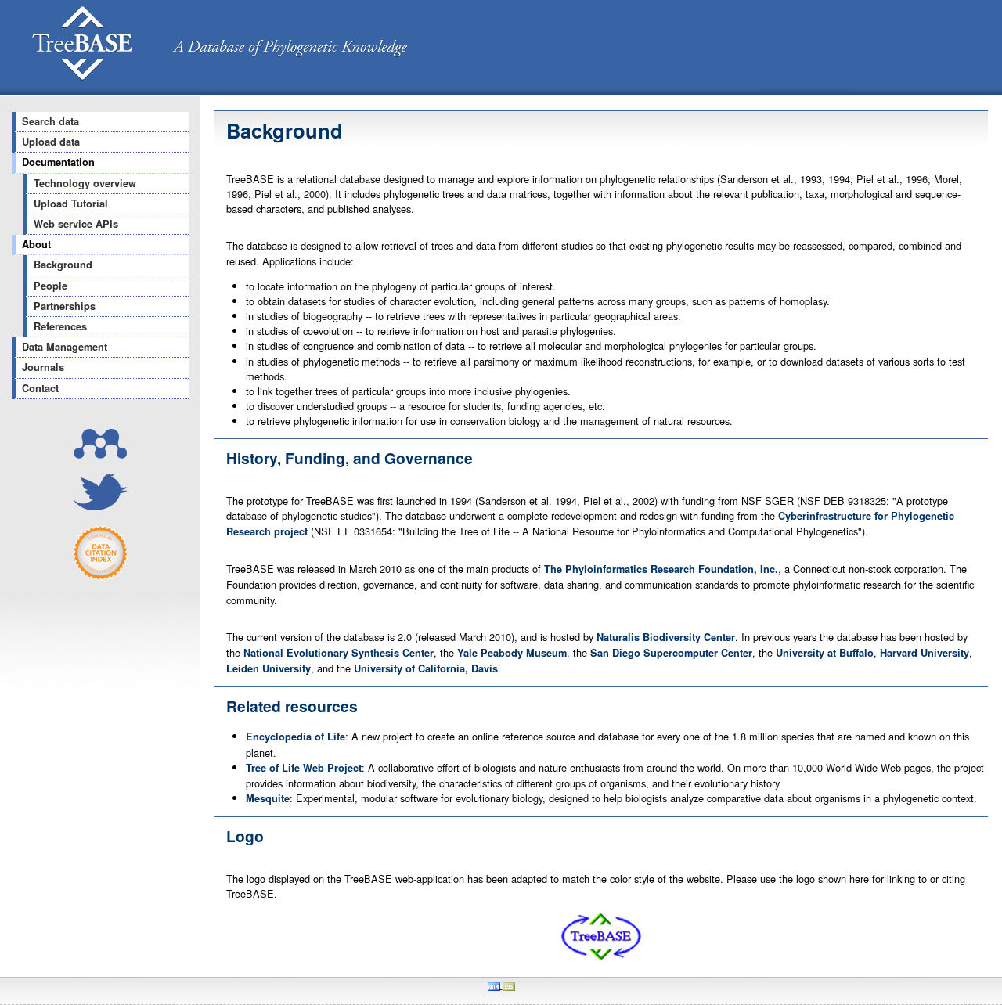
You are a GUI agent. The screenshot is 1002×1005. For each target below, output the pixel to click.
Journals (43, 367)
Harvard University (924, 653)
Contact (40, 388)
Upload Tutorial (71, 203)
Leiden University (268, 668)
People (50, 286)
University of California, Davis (426, 668)
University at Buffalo (825, 653)
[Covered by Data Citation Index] (100, 576)
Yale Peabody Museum (512, 653)
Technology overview (85, 183)
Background (63, 265)
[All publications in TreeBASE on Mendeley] (100, 454)
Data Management (64, 347)
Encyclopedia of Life (295, 736)
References (60, 326)
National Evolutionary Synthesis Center (338, 653)
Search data (50, 121)
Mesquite (268, 798)
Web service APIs (76, 224)
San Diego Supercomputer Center (671, 653)
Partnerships (65, 306)
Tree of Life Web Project (304, 768)
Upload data (51, 142)
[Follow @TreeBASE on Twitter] (100, 506)
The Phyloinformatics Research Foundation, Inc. (661, 569)
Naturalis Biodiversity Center (666, 637)
